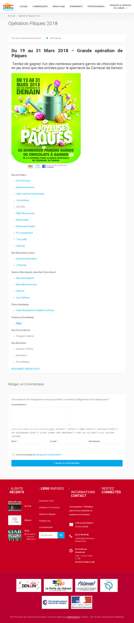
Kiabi (27, 530)
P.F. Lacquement (24, 233)
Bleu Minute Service (26, 284)
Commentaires (19, 404)
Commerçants (40, 6)
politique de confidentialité (47, 454)
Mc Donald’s (22, 220)
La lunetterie (22, 200)
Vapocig (20, 246)
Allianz (28, 520)
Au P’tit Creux (23, 180)
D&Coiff (20, 291)
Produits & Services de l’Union (120, 6)
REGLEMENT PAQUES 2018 (25, 369)
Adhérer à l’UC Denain (49, 507)
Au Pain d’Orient (33, 506)
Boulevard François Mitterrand (31, 536)
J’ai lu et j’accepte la (39, 454)
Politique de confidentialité (46, 524)
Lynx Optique (23, 297)
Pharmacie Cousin (25, 226)
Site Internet (94, 441)
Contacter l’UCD (46, 501)
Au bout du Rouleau (26, 258)
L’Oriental (21, 265)
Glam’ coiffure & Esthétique (30, 193)
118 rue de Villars (84, 523)
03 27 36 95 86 (82, 534)
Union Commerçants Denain (28, 38)
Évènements (76, 6)
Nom (14, 441)
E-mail (53, 441)
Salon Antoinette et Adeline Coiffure (35, 310)
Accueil (24, 6)
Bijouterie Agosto (25, 278)
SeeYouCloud (73, 617)
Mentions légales (47, 514)
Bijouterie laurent (25, 187)
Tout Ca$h (21, 239)
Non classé (55, 38)
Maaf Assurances (25, 213)
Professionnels (96, 6)
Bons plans (59, 6)
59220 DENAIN (81, 527)
